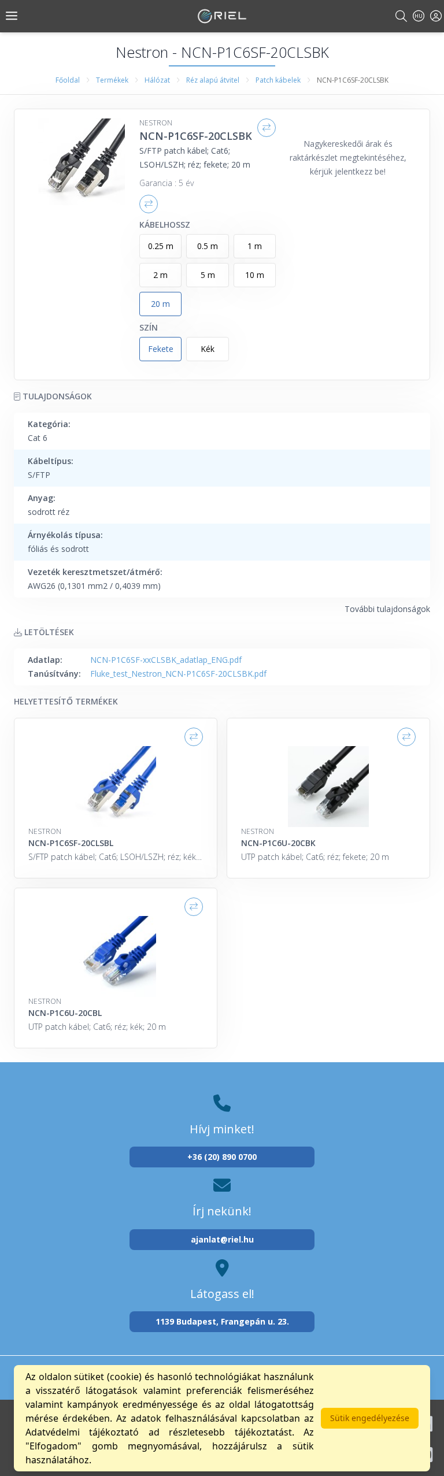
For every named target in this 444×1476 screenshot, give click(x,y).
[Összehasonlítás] (266, 127)
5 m (208, 274)
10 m (254, 274)
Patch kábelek (278, 80)
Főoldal (68, 80)
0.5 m (207, 245)
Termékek (112, 80)
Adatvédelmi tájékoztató (82, 1432)
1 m (254, 245)
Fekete (160, 348)
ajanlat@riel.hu (222, 1239)
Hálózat (157, 80)
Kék (207, 348)
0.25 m (160, 245)
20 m (160, 303)
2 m (160, 274)
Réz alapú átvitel (212, 80)
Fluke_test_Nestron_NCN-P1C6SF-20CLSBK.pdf (178, 673)
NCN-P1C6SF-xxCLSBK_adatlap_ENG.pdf (166, 659)
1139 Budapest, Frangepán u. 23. (222, 1321)
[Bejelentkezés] (436, 16)
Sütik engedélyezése (369, 1417)
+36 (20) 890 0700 (222, 1156)
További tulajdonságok (387, 608)
